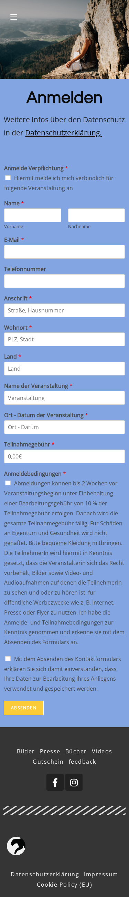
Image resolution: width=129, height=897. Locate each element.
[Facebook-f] (55, 782)
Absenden (23, 708)
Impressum (101, 874)
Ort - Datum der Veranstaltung (46, 415)
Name (14, 203)
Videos (102, 751)
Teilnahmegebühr (29, 444)
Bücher (76, 751)
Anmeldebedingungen (35, 473)
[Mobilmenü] (13, 17)
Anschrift (18, 298)
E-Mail (14, 240)
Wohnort (18, 327)
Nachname (79, 226)
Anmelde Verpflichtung (36, 168)
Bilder (26, 751)
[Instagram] (74, 782)
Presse (50, 751)
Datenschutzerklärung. (63, 132)
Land (12, 356)
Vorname (13, 226)
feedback (82, 761)
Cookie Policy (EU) (64, 884)
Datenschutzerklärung (45, 874)
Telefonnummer (25, 269)
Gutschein (48, 761)
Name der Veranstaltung (38, 386)
